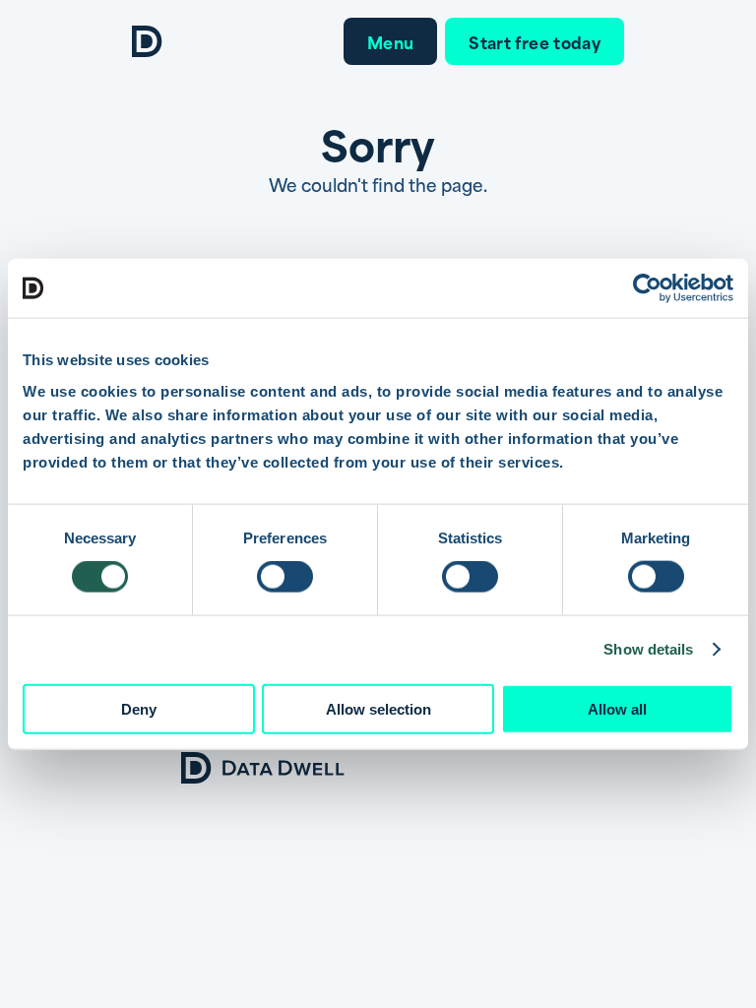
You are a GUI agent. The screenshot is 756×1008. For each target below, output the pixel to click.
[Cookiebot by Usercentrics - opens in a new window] (647, 288)
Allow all (617, 708)
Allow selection (378, 708)
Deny (139, 708)
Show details (648, 649)
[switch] (285, 577)
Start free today (534, 41)
